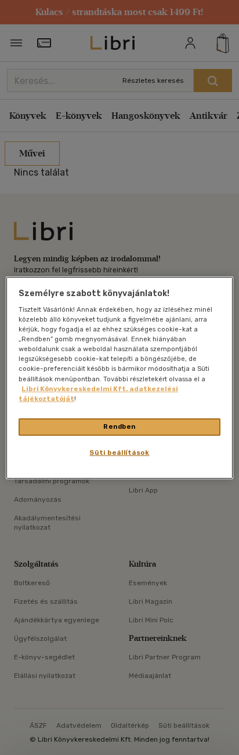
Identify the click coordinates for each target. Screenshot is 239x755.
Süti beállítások (119, 452)
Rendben (119, 426)
